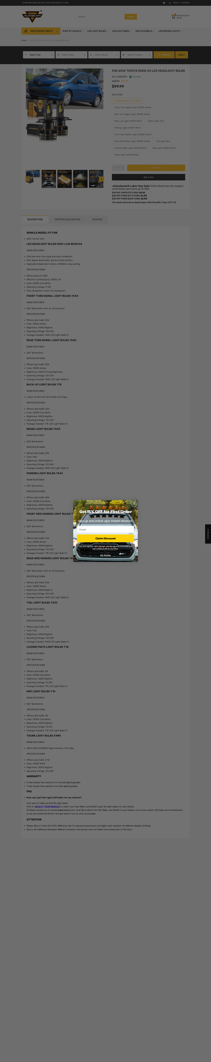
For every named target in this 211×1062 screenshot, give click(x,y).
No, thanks (105, 555)
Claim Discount (105, 538)
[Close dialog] (134, 503)
